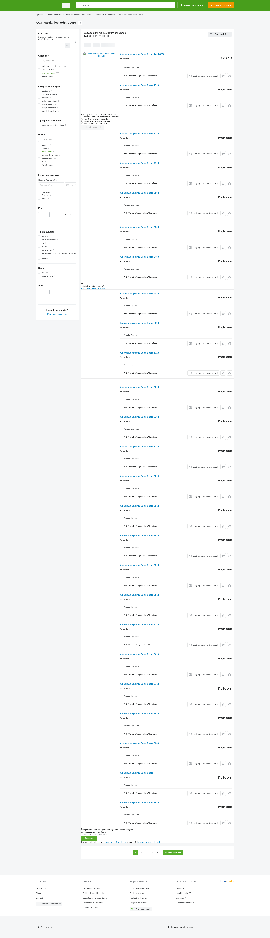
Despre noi (41, 888)
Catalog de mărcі (90, 907)
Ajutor (38, 893)
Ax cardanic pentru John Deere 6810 (139, 565)
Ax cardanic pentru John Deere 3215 (139, 476)
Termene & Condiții (91, 888)
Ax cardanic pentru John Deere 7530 (139, 802)
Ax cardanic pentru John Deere (136, 773)
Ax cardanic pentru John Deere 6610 (139, 654)
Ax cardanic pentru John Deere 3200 (139, 417)
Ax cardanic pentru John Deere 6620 (139, 387)
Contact (39, 898)
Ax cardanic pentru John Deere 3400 (139, 257)
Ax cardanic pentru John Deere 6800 (139, 193)
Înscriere (89, 838)
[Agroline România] (47, 5)
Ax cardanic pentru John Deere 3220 (139, 446)
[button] (223, 75)
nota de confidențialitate (116, 842)
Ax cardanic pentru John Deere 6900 (139, 743)
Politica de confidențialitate (94, 893)
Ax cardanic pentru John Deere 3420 (139, 293)
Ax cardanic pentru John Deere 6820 (139, 323)
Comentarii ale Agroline (93, 903)
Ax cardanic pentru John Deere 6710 (139, 624)
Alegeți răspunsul (93, 127)
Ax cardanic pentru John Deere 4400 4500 (142, 54)
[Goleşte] (75, 42)
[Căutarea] (78, 5)
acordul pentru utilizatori (149, 842)
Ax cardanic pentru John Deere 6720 (139, 353)
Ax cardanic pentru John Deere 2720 (139, 85)
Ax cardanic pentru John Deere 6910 (139, 506)
